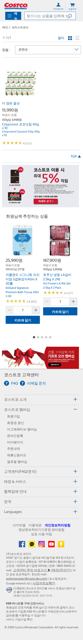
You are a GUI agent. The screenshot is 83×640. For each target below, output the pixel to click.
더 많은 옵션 (11, 103)
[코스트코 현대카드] (40, 205)
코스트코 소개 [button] (15, 399)
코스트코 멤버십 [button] (17, 409)
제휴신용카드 (16, 455)
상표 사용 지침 (41, 534)
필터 (61, 38)
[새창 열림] (9, 591)
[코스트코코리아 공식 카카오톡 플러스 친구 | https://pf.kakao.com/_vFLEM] (32, 545)
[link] (20, 97)
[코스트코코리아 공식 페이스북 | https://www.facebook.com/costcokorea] (22, 545)
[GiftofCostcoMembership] (40, 367)
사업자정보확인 (44, 583)
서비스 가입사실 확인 (19, 619)
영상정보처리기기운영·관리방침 (41, 530)
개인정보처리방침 (58, 525)
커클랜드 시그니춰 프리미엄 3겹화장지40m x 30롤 (22, 279)
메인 (5, 27)
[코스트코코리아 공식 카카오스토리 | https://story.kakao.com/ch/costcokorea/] (61, 545)
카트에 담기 (23, 320)
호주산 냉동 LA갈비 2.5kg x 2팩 (57, 277)
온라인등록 (15, 436)
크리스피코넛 (19, 27)
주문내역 (13, 449)
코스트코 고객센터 (21, 374)
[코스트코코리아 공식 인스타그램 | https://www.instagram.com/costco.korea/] (42, 545)
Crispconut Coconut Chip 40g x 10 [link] (20, 133)
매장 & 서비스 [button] (15, 481)
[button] (72, 16)
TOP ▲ (76, 156)
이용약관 (35, 525)
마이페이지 (15, 442)
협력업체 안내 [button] (15, 491)
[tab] (41, 399)
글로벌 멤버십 (17, 462)
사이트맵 (19, 525)
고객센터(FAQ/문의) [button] (20, 471)
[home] (16, 6)
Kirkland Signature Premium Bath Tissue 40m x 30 (22, 292)
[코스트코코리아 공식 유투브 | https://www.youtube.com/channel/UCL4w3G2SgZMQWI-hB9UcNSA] (51, 545)
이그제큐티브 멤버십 (22, 429)
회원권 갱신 (15, 423)
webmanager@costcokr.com (26, 578)
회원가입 (13, 416)
